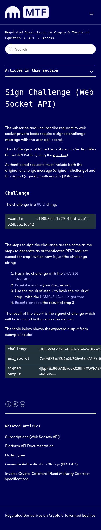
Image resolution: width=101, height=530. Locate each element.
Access (48, 38)
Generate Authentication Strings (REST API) (41, 464)
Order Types (15, 455)
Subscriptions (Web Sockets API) (32, 436)
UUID (41, 204)
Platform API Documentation (29, 445)
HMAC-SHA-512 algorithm (62, 296)
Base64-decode (28, 284)
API (32, 38)
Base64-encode (28, 302)
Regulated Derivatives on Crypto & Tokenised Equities (50, 515)
